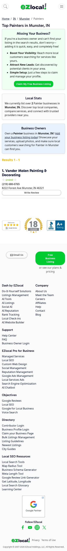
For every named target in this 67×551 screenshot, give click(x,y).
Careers (40, 299)
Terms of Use (48, 540)
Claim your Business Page (18, 433)
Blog (38, 314)
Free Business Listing (50, 258)
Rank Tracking (10, 314)
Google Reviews (11, 400)
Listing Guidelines (13, 441)
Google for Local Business (18, 408)
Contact (40, 310)
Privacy (36, 540)
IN (14, 18)
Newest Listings (11, 445)
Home (5, 18)
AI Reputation (10, 310)
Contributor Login (13, 425)
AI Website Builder (13, 322)
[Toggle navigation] (61, 6)
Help (38, 307)
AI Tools (7, 299)
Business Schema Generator (19, 470)
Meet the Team (44, 295)
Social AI (7, 307)
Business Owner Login (15, 343)
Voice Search (10, 412)
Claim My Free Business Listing (33, 83)
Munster (24, 18)
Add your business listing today (32, 135)
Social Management (14, 368)
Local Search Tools (13, 462)
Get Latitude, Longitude (16, 481)
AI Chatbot (8, 387)
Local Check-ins (11, 318)
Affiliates (40, 303)
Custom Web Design (14, 364)
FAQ (4, 339)
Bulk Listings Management (18, 437)
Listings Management (15, 295)
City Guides (9, 449)
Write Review (31, 192)
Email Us (18, 254)
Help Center (9, 335)
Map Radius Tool (12, 466)
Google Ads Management (17, 376)
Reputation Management (17, 372)
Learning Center (12, 489)
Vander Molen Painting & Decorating (24, 172)
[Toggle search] (5, 6)
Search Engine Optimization (19, 383)
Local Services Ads (13, 380)
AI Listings (8, 303)
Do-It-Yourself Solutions (16, 291)
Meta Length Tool (12, 473)
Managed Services (13, 356)
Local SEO (8, 360)
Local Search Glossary (15, 485)
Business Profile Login (15, 429)
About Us (41, 291)
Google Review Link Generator (20, 477)
